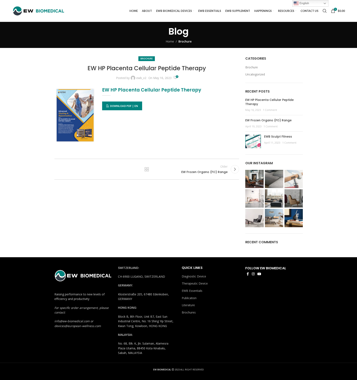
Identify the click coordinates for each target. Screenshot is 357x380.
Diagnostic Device (194, 276)
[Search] (325, 11)
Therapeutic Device (195, 283)
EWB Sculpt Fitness (278, 136)
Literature (188, 305)
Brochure (185, 41)
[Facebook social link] (247, 274)
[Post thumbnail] (253, 141)
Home (170, 41)
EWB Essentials (192, 291)
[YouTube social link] (259, 274)
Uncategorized (255, 74)
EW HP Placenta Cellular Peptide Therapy (269, 102)
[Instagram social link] (253, 274)
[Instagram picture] (254, 179)
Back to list (147, 169)
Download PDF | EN (124, 106)
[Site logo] (38, 11)
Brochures (189, 312)
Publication (189, 298)
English (304, 3)
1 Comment (270, 110)
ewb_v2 (141, 78)
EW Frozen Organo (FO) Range (268, 120)
